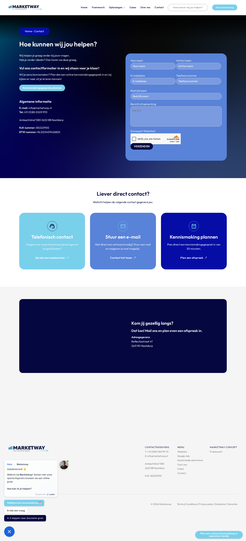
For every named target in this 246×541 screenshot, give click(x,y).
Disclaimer (220, 504)
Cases (133, 7)
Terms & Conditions (187, 504)
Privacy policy (206, 504)
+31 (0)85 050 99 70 (157, 451)
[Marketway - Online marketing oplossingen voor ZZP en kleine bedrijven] (25, 7)
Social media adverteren (190, 460)
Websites (182, 451)
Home (84, 7)
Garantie (232, 504)
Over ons (145, 7)
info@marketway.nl (157, 456)
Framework (98, 7)
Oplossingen (115, 7)
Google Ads (183, 456)
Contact (159, 7)
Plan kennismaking (225, 7)
